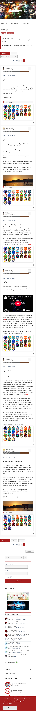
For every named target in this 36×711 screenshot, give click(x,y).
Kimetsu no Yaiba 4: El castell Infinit (18, 634)
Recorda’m (9, 577)
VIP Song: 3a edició (13, 630)
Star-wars (11, 33)
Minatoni (9, 128)
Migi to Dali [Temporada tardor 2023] (19, 650)
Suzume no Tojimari (14, 642)
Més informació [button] (7, 703)
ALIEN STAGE (12, 626)
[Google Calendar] (17, 662)
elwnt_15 (10, 640)
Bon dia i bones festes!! (15, 638)
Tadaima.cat (18, 11)
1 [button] (21, 60)
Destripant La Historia (14, 622)
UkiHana (7, 68)
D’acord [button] (10, 708)
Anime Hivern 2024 (13, 617)
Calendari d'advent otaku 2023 (17, 655)
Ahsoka (4, 29)
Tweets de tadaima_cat (12, 673)
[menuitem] (9, 2)
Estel (9, 644)
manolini (10, 627)
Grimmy (10, 656)
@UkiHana (6, 497)
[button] (19, 60)
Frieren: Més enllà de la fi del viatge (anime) (19, 646)
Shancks (10, 619)
